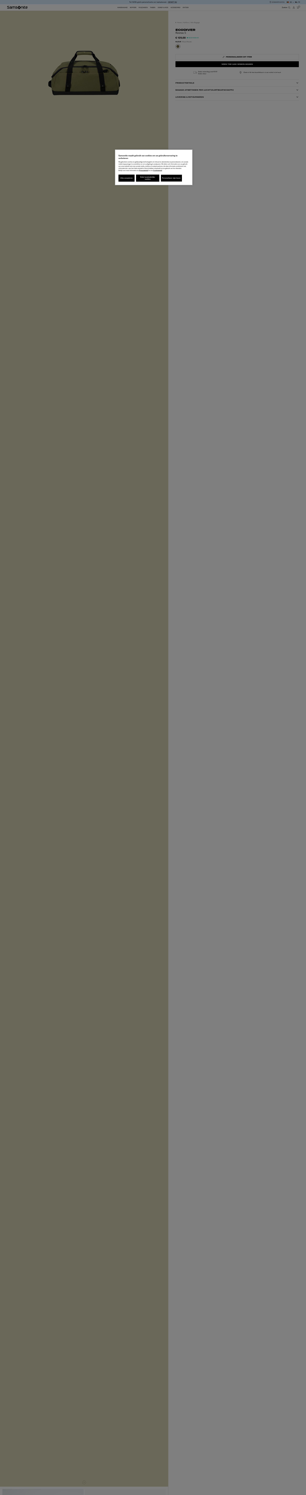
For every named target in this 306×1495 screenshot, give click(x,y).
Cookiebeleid (157, 170)
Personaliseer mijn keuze (171, 178)
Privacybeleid (143, 170)
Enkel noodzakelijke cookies (147, 178)
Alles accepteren (126, 178)
